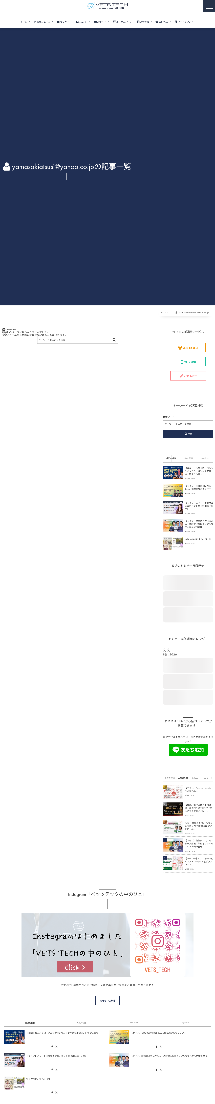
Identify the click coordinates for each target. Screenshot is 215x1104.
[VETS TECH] (107, 6)
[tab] (171, 458)
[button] (209, 6)
